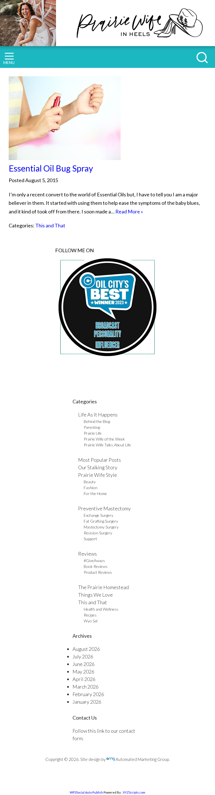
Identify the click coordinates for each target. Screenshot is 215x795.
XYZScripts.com (134, 792)
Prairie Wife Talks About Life (107, 444)
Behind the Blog (97, 421)
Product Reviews (98, 572)
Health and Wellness (101, 609)
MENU (9, 62)
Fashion (90, 487)
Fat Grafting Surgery (101, 521)
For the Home (95, 493)
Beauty (90, 481)
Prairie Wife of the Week (104, 439)
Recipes (90, 615)
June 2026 (84, 664)
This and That (50, 225)
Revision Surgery (98, 532)
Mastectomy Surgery (101, 527)
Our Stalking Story (97, 467)
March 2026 (86, 687)
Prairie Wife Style (97, 475)
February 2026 (88, 694)
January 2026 (87, 702)
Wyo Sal (90, 620)
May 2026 (83, 671)
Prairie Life (93, 433)
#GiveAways (94, 560)
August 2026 (86, 649)
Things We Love (95, 595)
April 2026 (84, 679)
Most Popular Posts (99, 460)
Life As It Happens (98, 414)
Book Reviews (96, 566)
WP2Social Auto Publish (86, 792)
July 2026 (83, 656)
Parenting (92, 427)
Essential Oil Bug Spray (51, 168)
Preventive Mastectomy (104, 508)
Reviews (87, 554)
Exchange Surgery (98, 515)
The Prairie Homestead (103, 587)
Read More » (129, 211)
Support (90, 538)
